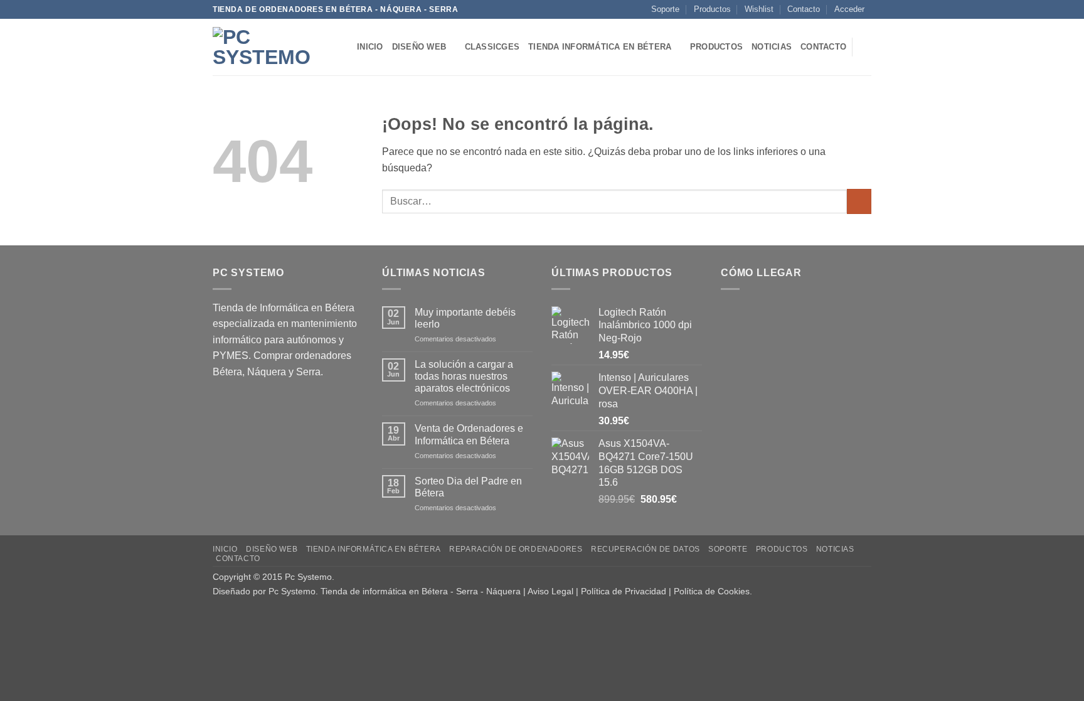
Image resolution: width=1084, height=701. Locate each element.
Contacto (803, 9)
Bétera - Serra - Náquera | (475, 591)
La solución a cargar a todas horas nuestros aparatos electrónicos (464, 376)
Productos (712, 9)
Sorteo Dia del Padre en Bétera (468, 487)
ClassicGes (492, 46)
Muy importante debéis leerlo (465, 318)
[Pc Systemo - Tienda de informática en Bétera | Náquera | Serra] (275, 47)
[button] (849, 9)
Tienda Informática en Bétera (599, 46)
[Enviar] (859, 201)
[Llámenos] (877, 15)
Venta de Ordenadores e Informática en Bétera (469, 434)
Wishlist (759, 9)
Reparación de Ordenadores (515, 549)
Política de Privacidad (623, 591)
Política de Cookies (712, 591)
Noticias (772, 46)
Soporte (665, 9)
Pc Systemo (308, 577)
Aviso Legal (550, 591)
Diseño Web (419, 46)
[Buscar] (866, 47)
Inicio (370, 46)
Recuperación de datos (645, 549)
